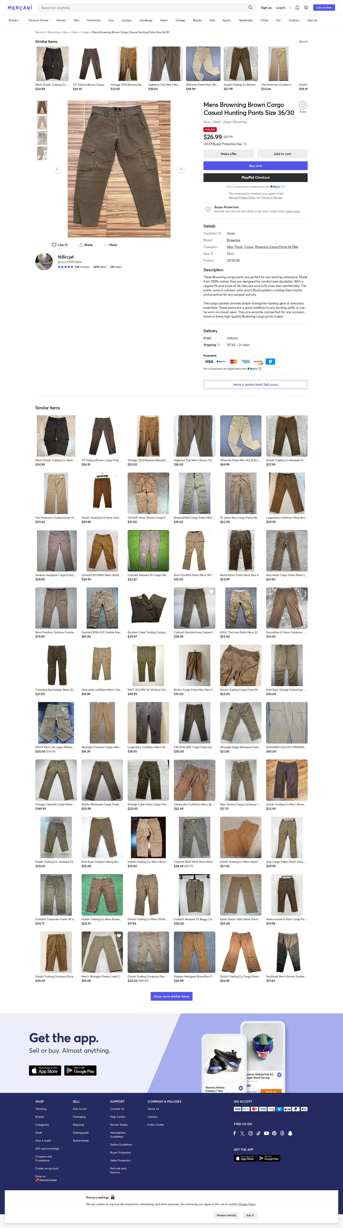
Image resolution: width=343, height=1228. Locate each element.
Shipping (78, 1124)
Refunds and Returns (118, 1170)
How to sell (79, 1109)
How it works (43, 1140)
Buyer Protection (120, 1152)
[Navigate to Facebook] (235, 1133)
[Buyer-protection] (245, 144)
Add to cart (282, 154)
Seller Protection (120, 1160)
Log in (280, 7)
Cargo (85, 32)
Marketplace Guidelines (118, 1134)
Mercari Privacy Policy (242, 197)
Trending (40, 1109)
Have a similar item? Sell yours (255, 384)
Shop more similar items (171, 996)
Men (65, 32)
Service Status (119, 1124)
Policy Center (156, 1124)
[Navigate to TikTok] (258, 1133)
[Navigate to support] (237, 1109)
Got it (250, 1215)
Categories (42, 1124)
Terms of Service (272, 197)
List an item (324, 7)
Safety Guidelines (121, 1144)
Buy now (255, 166)
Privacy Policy (247, 1204)
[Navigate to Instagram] (250, 1133)
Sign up (266, 7)
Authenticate (81, 1140)
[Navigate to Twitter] (243, 1133)
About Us (153, 1109)
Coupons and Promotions (43, 1158)
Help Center (117, 1117)
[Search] (250, 8)
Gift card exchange (47, 1148)
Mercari (40, 32)
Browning (54, 32)
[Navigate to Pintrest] (274, 1133)
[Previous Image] (57, 169)
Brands (39, 1117)
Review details (226, 1215)
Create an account (46, 1168)
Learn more (292, 211)
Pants (74, 32)
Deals (38, 1132)
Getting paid (81, 1132)
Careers (152, 1117)
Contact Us (117, 1109)
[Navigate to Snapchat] (290, 1133)
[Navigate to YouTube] (266, 1133)
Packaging (79, 1117)
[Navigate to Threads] (282, 1133)
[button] (297, 8)
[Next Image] (180, 169)
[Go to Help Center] (219, 233)
